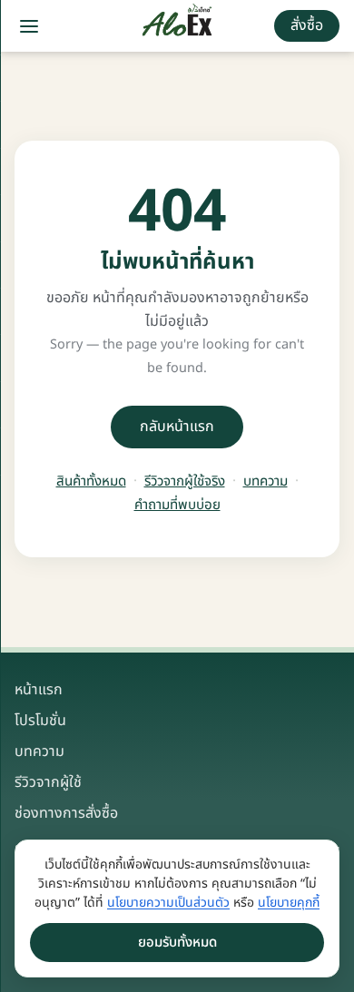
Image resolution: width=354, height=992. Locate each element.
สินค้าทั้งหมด (91, 482)
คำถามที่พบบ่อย (177, 505)
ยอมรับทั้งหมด (177, 942)
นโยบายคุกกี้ (289, 902)
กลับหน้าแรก (177, 426)
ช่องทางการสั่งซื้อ (66, 813)
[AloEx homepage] (177, 26)
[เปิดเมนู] (29, 26)
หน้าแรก (39, 690)
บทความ (265, 482)
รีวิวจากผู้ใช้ (48, 782)
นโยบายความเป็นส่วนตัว (168, 902)
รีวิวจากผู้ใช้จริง (184, 482)
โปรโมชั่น (40, 721)
